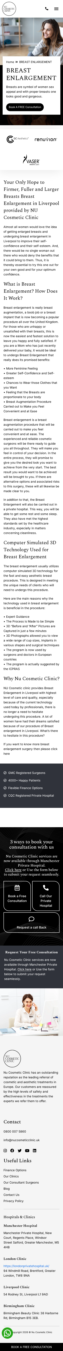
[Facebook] (12, 1151)
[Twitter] (20, 1151)
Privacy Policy (14, 1201)
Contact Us (11, 1195)
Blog (7, 1188)
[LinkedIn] (34, 1151)
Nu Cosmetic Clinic (41, 1332)
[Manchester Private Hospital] (12, 1058)
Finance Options (15, 1170)
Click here (13, 870)
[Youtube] (27, 1151)
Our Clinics (11, 1176)
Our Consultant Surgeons (21, 1182)
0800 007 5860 (15, 1131)
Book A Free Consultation (31, 1347)
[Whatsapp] (7, 1332)
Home (10, 62)
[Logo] (9, 9)
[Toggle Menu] (56, 9)
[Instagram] (5, 1151)
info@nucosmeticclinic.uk (22, 1140)
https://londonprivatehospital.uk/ (26, 1266)
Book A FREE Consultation (25, 107)
